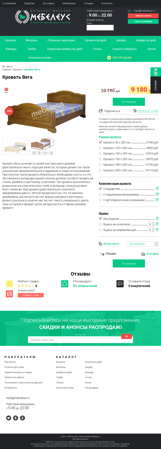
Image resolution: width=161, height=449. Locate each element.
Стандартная (111, 188)
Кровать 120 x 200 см (117, 148)
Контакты (106, 3)
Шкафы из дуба (146, 40)
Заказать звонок (143, 16)
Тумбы (31, 49)
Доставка (48, 3)
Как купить (10, 362)
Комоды (11, 49)
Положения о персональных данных (23, 382)
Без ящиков (111, 218)
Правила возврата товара (18, 372)
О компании (9, 3)
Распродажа (122, 57)
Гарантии (29, 3)
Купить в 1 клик (148, 110)
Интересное (11, 387)
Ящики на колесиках (116, 224)
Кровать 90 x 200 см (116, 142)
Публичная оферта (14, 377)
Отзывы (88, 3)
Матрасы (32, 40)
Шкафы (121, 40)
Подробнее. (125, 444)
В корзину (129, 102)
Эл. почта (80, 334)
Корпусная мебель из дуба (64, 49)
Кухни (151, 49)
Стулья (60, 382)
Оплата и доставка (14, 367)
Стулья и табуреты (125, 49)
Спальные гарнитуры (61, 40)
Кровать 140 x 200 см (117, 153)
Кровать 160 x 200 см (117, 159)
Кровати (10, 40)
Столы (97, 49)
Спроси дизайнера (143, 21)
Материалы (69, 3)
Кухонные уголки (39, 57)
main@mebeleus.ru (144, 10)
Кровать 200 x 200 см (117, 170)
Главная (6, 69)
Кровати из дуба (95, 40)
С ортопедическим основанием (124, 200)
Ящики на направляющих (119, 230)
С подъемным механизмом (121, 194)
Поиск (89, 23)
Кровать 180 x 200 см (117, 164)
